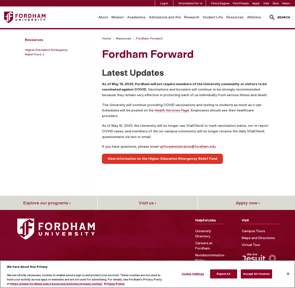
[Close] (288, 274)
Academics (136, 17)
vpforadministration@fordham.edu (188, 146)
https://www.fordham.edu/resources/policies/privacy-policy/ (56, 283)
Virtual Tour (251, 245)
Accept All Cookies (256, 273)
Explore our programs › (47, 202)
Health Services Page (172, 110)
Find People (241, 3)
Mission (117, 17)
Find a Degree (220, 3)
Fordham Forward (149, 38)
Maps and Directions (258, 238)
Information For (189, 3)
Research (191, 17)
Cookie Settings (193, 273)
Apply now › (248, 202)
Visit (266, 3)
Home (106, 38)
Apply (256, 3)
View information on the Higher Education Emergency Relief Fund (162, 159)
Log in (164, 3)
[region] (147, 274)
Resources (235, 17)
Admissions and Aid (165, 17)
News (286, 3)
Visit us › (147, 202)
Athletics (254, 17)
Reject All (223, 273)
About (103, 17)
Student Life (213, 17)
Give (276, 3)
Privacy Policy (114, 283)
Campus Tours (253, 231)
